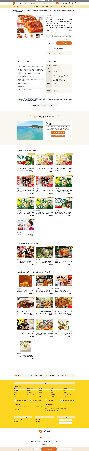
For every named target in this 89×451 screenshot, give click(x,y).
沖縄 (18, 409)
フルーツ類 (65, 388)
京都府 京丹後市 (49, 17)
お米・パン (40, 388)
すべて (15, 388)
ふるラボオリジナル (29, 388)
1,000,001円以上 (56, 410)
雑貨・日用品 (53, 394)
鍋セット (15, 394)
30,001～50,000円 (66, 406)
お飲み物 (15, 392)
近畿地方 (24, 98)
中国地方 (37, 406)
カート (75, 4)
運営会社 (57, 441)
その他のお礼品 (66, 396)
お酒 (64, 390)
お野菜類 (40, 390)
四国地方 (41, 406)
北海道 (18, 406)
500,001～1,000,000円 (49, 410)
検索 (57, 3)
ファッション (28, 396)
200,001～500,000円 (63, 408)
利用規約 (32, 441)
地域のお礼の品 (41, 394)
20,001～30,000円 (59, 406)
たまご (52, 390)
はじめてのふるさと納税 (18, 419)
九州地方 (15, 409)
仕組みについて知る (61, 39)
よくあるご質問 (37, 421)
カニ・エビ (16, 390)
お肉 (52, 388)
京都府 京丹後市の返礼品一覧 (40, 98)
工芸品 (40, 396)
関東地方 (25, 406)
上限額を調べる (69, 39)
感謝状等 (52, 396)
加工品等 (40, 392)
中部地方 (29, 406)
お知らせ (36, 423)
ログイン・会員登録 (64, 3)
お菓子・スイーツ (29, 392)
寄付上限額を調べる (17, 421)
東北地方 (21, 406)
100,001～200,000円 (56, 408)
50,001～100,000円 (48, 408)
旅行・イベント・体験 (30, 394)
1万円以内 (46, 406)
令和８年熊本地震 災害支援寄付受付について (44, 0)
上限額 (69, 4)
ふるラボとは (37, 419)
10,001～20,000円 (52, 406)
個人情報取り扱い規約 (38, 441)
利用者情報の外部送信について (49, 441)
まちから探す (19, 98)
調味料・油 (65, 392)
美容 (15, 396)
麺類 (52, 392)
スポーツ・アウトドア (67, 394)
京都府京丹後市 (30, 98)
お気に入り (72, 4)
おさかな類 (28, 390)
